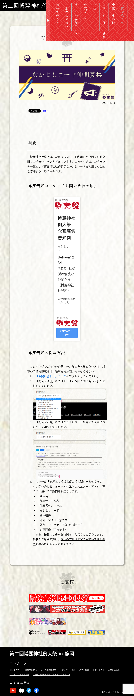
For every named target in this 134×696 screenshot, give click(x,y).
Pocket (45, 111)
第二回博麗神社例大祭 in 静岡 (40, 5)
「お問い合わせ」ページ (51, 376)
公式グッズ (85, 12)
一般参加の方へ (30, 670)
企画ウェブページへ (66, 333)
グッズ (65, 670)
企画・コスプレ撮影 (80, 670)
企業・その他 (113, 14)
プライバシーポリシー (19, 674)
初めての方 (14, 670)
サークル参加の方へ (76, 19)
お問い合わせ (114, 670)
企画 (94, 6)
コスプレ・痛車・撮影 (104, 21)
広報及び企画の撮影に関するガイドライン (51, 674)
